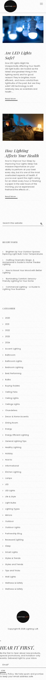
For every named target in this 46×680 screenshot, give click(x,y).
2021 (7, 324)
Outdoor (9, 521)
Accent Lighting (13, 349)
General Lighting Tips (15, 441)
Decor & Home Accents (17, 416)
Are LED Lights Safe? (18, 55)
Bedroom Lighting (14, 367)
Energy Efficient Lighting (17, 435)
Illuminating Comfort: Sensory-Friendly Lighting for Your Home (20, 279)
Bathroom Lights (13, 361)
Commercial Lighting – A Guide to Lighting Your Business (21, 288)
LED (7, 484)
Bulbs (8, 379)
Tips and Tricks (12, 570)
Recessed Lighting (14, 539)
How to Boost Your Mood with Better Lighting (22, 271)
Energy (8, 429)
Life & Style (10, 496)
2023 (7, 336)
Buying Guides (12, 385)
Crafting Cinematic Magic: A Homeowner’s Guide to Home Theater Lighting (22, 262)
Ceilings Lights (12, 404)
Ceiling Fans (11, 392)
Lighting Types (12, 509)
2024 (7, 342)
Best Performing (13, 373)
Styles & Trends (13, 558)
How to (8, 459)
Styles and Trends (14, 564)
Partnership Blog (13, 533)
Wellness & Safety (14, 583)
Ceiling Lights (12, 398)
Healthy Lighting (13, 447)
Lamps (8, 478)
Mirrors (8, 515)
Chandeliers (11, 410)
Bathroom (10, 355)
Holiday (9, 453)
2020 (7, 318)
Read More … (11, 98)
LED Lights (10, 490)
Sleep (8, 546)
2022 (7, 330)
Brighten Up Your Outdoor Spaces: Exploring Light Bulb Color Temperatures (23, 252)
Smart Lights (11, 552)
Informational (12, 466)
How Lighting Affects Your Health (22, 153)
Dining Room (11, 422)
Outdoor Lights (12, 527)
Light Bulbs (10, 503)
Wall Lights (10, 576)
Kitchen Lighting (13, 472)
